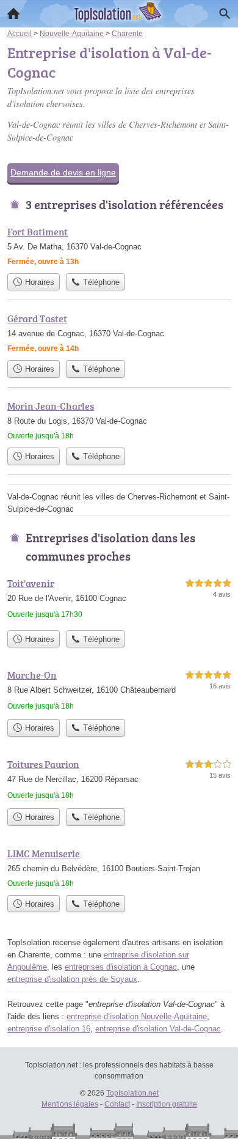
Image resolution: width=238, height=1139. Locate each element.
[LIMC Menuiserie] (119, 867)
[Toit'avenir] (119, 600)
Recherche (224, 13)
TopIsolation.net (132, 1093)
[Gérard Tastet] (119, 332)
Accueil (13, 13)
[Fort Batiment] (119, 246)
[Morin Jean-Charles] (119, 420)
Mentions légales (69, 1104)
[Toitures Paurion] (119, 779)
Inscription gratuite (166, 1104)
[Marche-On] (119, 690)
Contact (117, 1104)
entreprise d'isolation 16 (48, 1028)
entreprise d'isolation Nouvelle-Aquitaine (137, 1016)
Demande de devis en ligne (63, 172)
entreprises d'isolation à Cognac (121, 966)
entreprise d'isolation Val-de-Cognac (158, 1028)
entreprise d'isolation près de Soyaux (72, 979)
